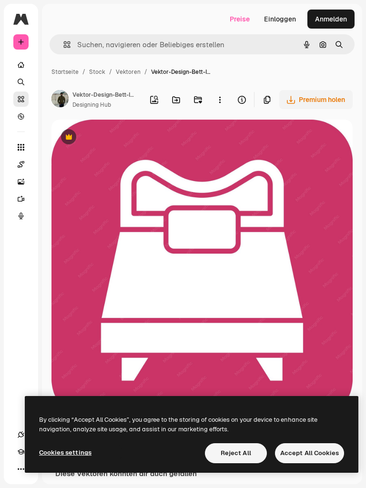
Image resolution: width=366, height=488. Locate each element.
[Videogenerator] (21, 198)
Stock (97, 72)
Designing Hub (91, 105)
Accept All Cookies (309, 453)
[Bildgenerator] (21, 181)
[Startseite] (21, 64)
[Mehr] (21, 469)
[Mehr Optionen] (219, 99)
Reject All (236, 453)
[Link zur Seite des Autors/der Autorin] (60, 100)
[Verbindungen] (21, 434)
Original (112, 137)
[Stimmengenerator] (21, 216)
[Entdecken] (21, 116)
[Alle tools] (21, 147)
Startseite (65, 72)
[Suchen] (21, 82)
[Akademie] (21, 451)
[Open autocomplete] (63, 44)
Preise (240, 19)
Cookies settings (65, 452)
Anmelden (331, 19)
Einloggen (280, 19)
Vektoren (128, 72)
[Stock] (21, 99)
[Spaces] (21, 164)
